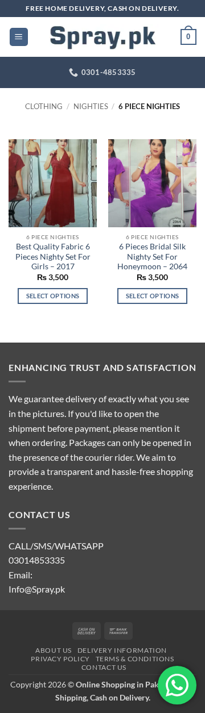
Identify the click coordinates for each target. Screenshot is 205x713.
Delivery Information (122, 650)
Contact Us (103, 667)
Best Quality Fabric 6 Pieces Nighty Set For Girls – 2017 (53, 256)
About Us (53, 650)
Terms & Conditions (135, 658)
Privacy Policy (60, 658)
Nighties (90, 106)
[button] (19, 37)
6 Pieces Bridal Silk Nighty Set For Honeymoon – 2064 (152, 256)
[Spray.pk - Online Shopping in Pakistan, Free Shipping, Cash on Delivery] (102, 37)
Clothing (44, 106)
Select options (53, 295)
